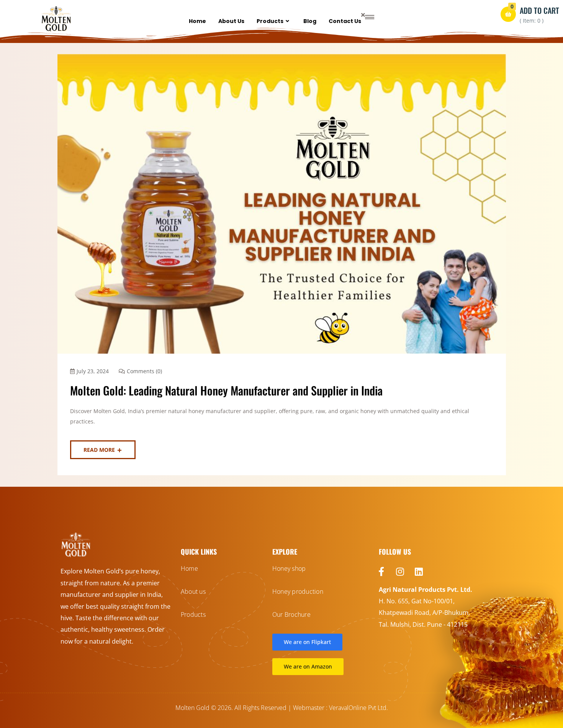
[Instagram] (400, 571)
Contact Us (345, 21)
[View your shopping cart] (508, 14)
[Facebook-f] (381, 571)
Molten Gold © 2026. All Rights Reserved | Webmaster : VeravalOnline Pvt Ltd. (281, 707)
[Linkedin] (419, 571)
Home (197, 21)
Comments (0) (144, 371)
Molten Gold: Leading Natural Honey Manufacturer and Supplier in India (226, 390)
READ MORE (99, 449)
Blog (309, 21)
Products (270, 21)
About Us (231, 21)
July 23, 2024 (93, 371)
